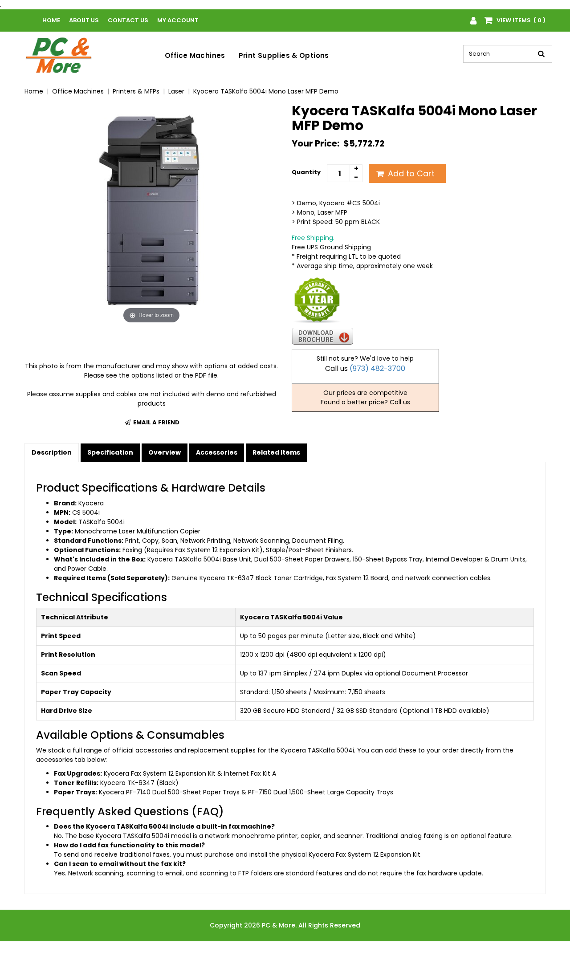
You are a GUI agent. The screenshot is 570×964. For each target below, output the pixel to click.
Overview (164, 452)
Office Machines (195, 55)
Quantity (306, 172)
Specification (110, 452)
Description (52, 452)
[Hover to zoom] (151, 214)
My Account (178, 20)
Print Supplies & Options (284, 55)
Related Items (276, 452)
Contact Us (128, 20)
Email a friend (155, 422)
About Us (84, 20)
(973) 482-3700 (377, 368)
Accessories (216, 452)
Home (51, 20)
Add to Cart (410, 173)
